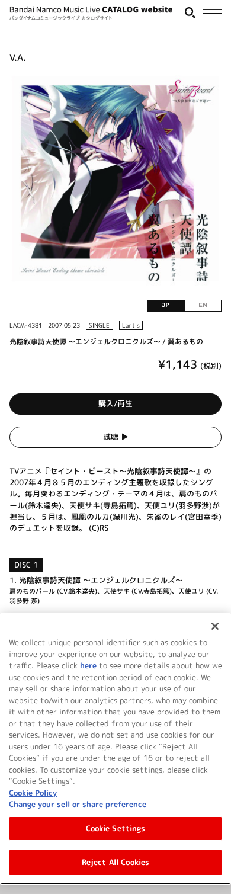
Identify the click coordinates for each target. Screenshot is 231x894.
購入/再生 (115, 403)
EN (202, 305)
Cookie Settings (116, 828)
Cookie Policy (33, 792)
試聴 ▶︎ (116, 436)
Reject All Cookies (115, 862)
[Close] (215, 626)
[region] (115, 749)
